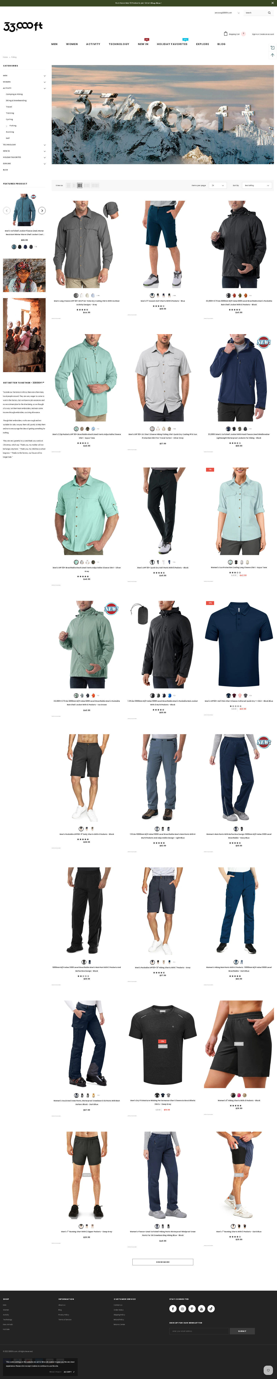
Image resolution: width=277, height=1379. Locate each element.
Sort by (236, 185)
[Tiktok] (211, 1308)
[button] (82, 310)
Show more (162, 1262)
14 (98, 295)
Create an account (266, 34)
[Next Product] (42, 210)
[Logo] (23, 26)
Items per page (199, 185)
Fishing (13, 57)
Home (5, 57)
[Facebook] (173, 1308)
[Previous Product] (6, 210)
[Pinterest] (192, 1308)
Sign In (254, 34)
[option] (24, 222)
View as (59, 185)
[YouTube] (201, 1308)
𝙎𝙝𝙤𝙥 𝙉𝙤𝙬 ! (156, 3)
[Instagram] (182, 1308)
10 (174, 295)
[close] (273, 3)
